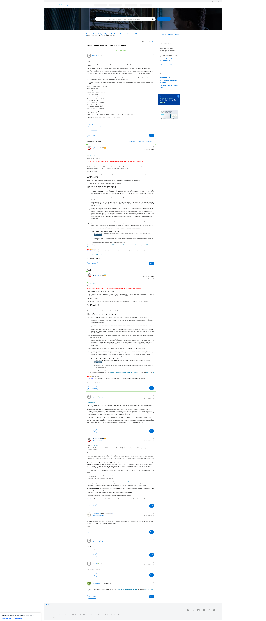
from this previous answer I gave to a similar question (123, 244)
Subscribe (170, 34)
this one (148, 244)
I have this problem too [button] (94, 124)
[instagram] (209, 610)
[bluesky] (213, 609)
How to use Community (166, 59)
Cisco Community (90, 34)
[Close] (39, 614)
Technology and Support (103, 34)
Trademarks (100, 614)
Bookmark (163, 34)
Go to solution (122, 50)
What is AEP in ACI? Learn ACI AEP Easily (127, 589)
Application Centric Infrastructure (133, 34)
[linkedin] (198, 610)
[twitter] (193, 610)
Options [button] (177, 34)
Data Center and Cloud (117, 34)
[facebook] (188, 610)
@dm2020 (92, 155)
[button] (89, 135)
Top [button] (48, 604)
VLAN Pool (97, 258)
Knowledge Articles (165, 77)
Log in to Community (165, 64)
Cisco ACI (94, 129)
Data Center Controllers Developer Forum (169, 86)
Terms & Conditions (73, 614)
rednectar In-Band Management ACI (124, 481)
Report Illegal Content (115, 614)
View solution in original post (94, 254)
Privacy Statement (6, 618)
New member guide (165, 60)
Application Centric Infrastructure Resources (168, 81)
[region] (20, 617)
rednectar (92, 258)
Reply (151, 135)
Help (66, 614)
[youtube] (204, 610)
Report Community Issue (57, 614)
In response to (97, 440)
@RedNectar (91, 402)
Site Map (107, 614)
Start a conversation (164, 19)
